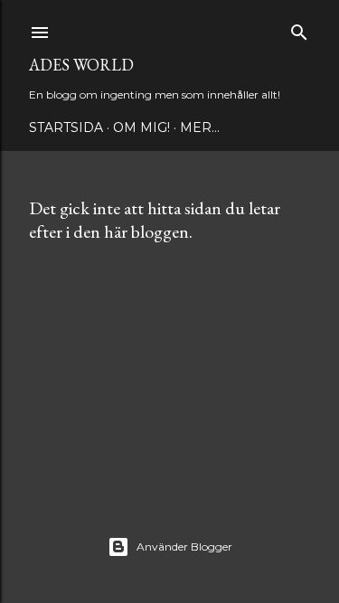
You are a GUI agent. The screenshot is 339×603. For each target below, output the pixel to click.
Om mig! (141, 127)
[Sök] (299, 28)
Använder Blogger (184, 546)
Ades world (81, 64)
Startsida (66, 127)
